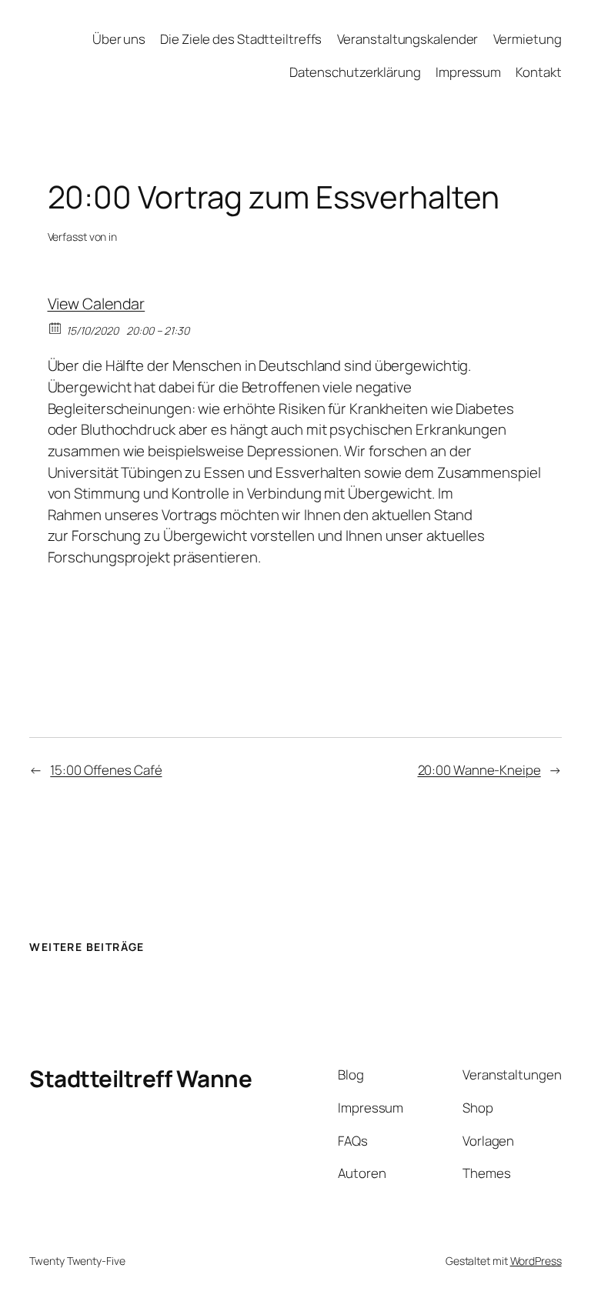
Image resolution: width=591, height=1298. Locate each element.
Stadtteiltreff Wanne (140, 1078)
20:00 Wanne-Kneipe (479, 770)
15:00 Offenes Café (106, 770)
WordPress (536, 1260)
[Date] (56, 327)
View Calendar (96, 303)
